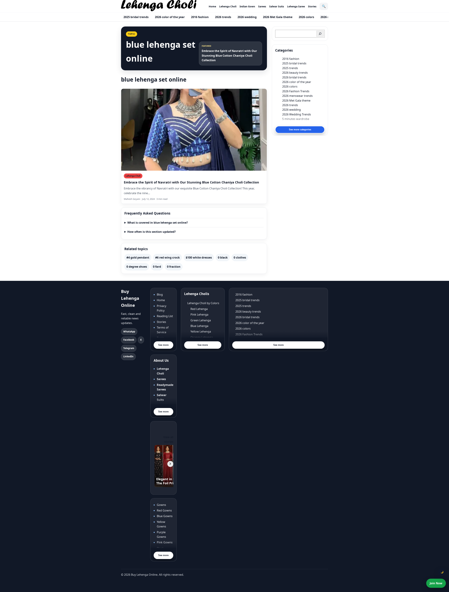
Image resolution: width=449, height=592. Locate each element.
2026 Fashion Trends (295, 91)
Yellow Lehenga (200, 331)
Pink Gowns (165, 542)
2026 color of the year (170, 17)
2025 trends (290, 68)
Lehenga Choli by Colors (203, 303)
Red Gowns (164, 510)
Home (212, 6)
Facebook (128, 339)
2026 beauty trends (295, 73)
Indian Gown (247, 6)
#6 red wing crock (167, 257)
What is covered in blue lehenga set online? (157, 223)
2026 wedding (247, 17)
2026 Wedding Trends (296, 114)
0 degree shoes (136, 267)
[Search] (320, 34)
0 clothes (240, 257)
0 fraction (173, 267)
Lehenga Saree (296, 6)
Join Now (436, 583)
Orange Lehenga (201, 337)
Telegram (128, 348)
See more (163, 345)
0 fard (157, 267)
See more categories (300, 129)
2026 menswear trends (297, 96)
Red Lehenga (199, 309)
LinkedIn (128, 356)
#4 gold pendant (137, 257)
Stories (312, 6)
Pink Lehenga (199, 314)
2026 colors (306, 17)
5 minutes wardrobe (295, 119)
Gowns (161, 505)
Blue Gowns (165, 516)
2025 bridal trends (136, 17)
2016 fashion (200, 17)
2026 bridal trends (294, 77)
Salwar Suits (276, 6)
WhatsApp (129, 331)
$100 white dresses (199, 257)
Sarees (262, 6)
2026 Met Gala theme (277, 17)
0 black (223, 257)
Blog (160, 294)
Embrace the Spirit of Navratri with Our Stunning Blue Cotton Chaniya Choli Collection (191, 182)
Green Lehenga (200, 320)
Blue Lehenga (199, 326)
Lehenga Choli (227, 6)
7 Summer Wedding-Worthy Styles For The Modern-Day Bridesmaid (303, 123)
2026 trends (223, 17)
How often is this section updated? (151, 232)
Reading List (165, 316)
